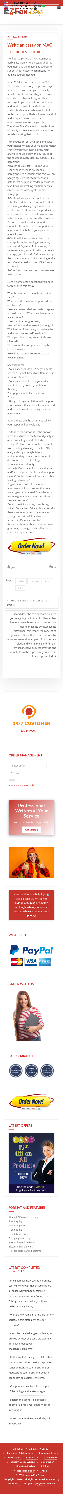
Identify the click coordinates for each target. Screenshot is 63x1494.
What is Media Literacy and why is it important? (30, 1421)
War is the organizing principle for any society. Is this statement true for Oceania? (31, 1320)
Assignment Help (48, 1453)
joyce (14, 567)
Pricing (45, 1466)
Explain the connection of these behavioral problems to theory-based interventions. (29, 1405)
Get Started (31, 829)
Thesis (43, 1470)
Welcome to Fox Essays (32, 1475)
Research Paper (26, 1470)
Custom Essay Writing (23, 1461)
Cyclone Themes (46, 1483)
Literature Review (25, 1466)
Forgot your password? (21, 785)
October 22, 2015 (17, 37)
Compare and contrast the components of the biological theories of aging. (31, 1389)
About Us (18, 1448)
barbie (21, 581)
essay (48, 581)
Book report (14, 1457)
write (20, 588)
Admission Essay (38, 1448)
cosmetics (34, 581)
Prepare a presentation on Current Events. (28, 602)
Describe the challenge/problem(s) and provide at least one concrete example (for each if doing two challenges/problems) (31, 1341)
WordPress (14, 1483)
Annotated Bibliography (20, 1453)
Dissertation (47, 1461)
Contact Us (32, 1457)
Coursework (50, 1457)
